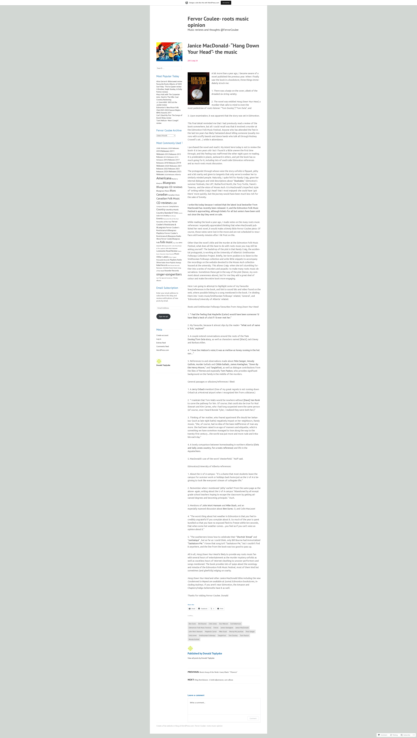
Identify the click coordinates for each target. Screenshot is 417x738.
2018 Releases (170, 163)
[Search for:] (169, 68)
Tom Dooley (232, 635)
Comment (253, 718)
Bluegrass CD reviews (169, 186)
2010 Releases (162, 151)
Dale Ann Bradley (162, 216)
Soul (157, 278)
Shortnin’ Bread (244, 537)
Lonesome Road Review (166, 251)
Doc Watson (223, 624)
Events (159, 218)
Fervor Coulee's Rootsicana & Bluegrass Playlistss (167, 230)
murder (199, 364)
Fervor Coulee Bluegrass (170, 239)
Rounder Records (172, 271)
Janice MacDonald (242, 628)
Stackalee (239, 181)
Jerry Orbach (198, 389)
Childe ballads (222, 364)
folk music (166, 242)
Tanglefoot (222, 635)
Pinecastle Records (162, 260)
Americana (163, 178)
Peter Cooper (172, 257)
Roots (171, 268)
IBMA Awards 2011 (163, 113)
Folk (158, 243)
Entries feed (161, 343)
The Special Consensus (166, 278)
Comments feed (162, 346)
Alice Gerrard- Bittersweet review (169, 81)
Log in (158, 339)
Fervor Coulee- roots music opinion (218, 21)
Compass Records (162, 206)
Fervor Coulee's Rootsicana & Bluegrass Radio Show (168, 236)
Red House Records (174, 265)
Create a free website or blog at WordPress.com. (175, 726)
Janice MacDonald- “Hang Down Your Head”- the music (223, 48)
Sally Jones (193, 635)
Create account (162, 335)
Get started (226, 2)
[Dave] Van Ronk (251, 400)
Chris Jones (213, 624)
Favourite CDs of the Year (171, 219)
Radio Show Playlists (168, 262)
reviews (166, 268)
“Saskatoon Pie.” (196, 543)
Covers (180, 213)
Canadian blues (174, 195)
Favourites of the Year (163, 222)
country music (172, 209)
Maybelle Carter (211, 631)
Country (160, 209)
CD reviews (164, 202)
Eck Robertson (235, 624)
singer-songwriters (169, 274)
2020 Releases (171, 166)
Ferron (202, 371)
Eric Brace (173, 215)
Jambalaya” (194, 540)
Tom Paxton (227, 371)
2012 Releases (170, 154)
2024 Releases (170, 171)
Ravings (178, 262)
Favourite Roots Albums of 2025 (169, 84)
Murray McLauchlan (236, 631)
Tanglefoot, (216, 367)
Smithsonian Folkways (207, 635)
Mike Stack (231, 505)
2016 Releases (169, 160)
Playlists (173, 260)
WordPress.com (162, 350)
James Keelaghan (238, 364)
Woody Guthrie (194, 639)
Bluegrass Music (162, 191)
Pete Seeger (240, 361)
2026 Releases (170, 174)
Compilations (174, 206)
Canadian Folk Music (168, 198)
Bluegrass (169, 182)
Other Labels (162, 257)
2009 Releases (173, 148)
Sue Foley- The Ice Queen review (168, 87)
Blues (173, 190)
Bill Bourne (202, 624)
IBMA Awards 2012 (167, 246)
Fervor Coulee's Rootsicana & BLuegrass (167, 224)
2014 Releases (168, 157)
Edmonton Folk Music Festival (200, 628)
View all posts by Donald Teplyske (201, 658)
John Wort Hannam (212, 505)
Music (176, 254)
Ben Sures (228, 508)
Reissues (159, 268)
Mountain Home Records (167, 254)
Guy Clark (176, 242)
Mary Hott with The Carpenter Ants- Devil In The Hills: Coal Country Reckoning (168, 97)
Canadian (162, 194)
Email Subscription (167, 288)
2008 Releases (162, 148)
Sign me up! (163, 316)
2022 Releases (169, 169)
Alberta (178, 174)
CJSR (174, 203)
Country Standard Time (167, 213)
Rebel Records (162, 265)
